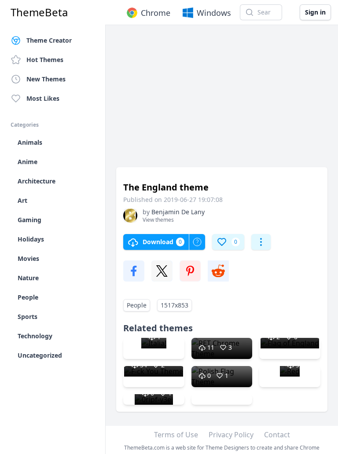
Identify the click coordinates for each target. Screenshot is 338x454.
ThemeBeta (39, 12)
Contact (277, 434)
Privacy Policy (231, 434)
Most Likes (42, 98)
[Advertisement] (221, 100)
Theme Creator (49, 40)
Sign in (315, 12)
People (137, 305)
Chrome (155, 12)
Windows (214, 12)
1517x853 (174, 305)
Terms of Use (176, 434)
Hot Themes (44, 59)
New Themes (46, 79)
